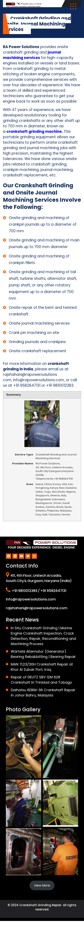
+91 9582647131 (26, 385)
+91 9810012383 (59, 385)
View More (42, 885)
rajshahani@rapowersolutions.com (36, 608)
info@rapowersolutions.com (38, 380)
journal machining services (32, 55)
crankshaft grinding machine (34, 131)
